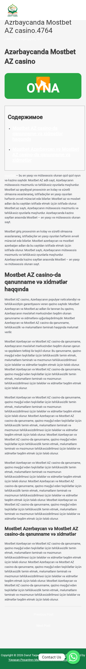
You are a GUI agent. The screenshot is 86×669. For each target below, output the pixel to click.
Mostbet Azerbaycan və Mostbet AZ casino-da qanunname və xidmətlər (45, 154)
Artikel (10, 39)
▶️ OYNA (43, 85)
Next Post (43, 625)
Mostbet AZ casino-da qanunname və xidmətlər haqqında (37, 133)
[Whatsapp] (73, 657)
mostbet (10, 175)
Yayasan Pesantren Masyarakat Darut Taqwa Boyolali (43, 659)
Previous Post (43, 614)
